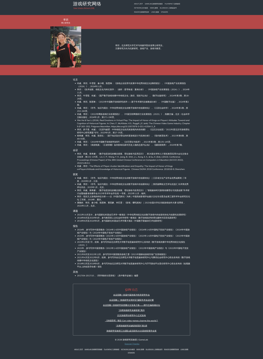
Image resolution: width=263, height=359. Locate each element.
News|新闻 (154, 8)
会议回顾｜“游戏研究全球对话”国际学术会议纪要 (131, 300)
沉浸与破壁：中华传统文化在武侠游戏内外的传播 (122, 129)
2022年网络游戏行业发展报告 (105, 114)
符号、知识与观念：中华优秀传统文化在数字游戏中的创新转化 (120, 108)
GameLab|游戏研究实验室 (154, 4)
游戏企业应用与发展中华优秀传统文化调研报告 (137, 83)
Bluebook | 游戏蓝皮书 (168, 8)
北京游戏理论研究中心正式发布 (131, 315)
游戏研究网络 (87, 3)
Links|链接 (155, 12)
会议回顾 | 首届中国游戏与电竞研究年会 (131, 295)
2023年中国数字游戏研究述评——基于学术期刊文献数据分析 (128, 101)
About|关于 (138, 4)
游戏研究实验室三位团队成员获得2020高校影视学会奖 (131, 331)
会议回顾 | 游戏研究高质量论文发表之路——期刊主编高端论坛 (131, 305)
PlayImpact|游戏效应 (172, 4)
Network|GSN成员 (141, 8)
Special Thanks (132, 343)
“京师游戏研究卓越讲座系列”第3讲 (131, 325)
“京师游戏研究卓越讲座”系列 (131, 310)
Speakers (164, 12)
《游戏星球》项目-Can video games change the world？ (131, 320)
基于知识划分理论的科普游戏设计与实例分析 (128, 135)
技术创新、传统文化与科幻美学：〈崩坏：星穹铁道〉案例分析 (114, 89)
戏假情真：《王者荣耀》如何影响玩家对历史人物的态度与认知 (120, 145)
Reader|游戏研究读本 (141, 12)
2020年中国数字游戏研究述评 (105, 142)
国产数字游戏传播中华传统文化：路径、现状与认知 (123, 95)
